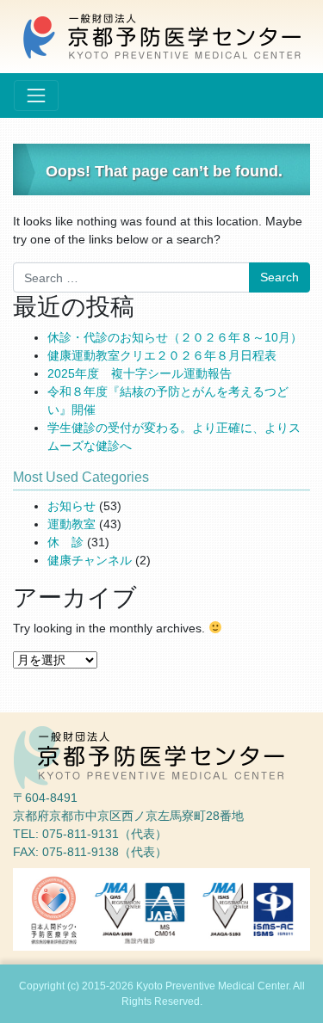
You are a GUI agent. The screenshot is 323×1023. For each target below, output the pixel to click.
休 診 (65, 542)
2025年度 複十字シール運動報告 (139, 373)
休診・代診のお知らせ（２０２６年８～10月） (174, 337)
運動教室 (71, 524)
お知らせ (71, 506)
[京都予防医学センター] (162, 35)
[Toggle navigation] (36, 95)
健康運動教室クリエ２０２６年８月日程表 (161, 355)
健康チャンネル (89, 560)
